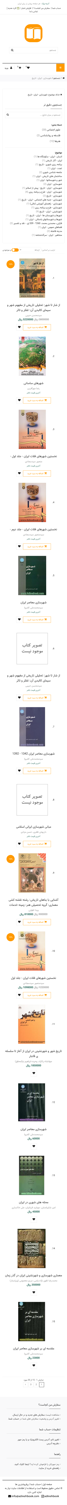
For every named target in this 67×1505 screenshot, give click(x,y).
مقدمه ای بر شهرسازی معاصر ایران (33, 1348)
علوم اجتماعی (51, 130)
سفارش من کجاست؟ (42, 8)
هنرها (55, 141)
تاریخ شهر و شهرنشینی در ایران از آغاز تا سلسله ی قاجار (33, 1054)
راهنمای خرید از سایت (49, 1468)
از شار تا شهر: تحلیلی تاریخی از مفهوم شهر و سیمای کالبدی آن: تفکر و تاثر (33, 307)
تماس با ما (33, 11)
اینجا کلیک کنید (22, 1464)
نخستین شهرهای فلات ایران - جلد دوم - (33, 529)
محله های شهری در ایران (33, 1202)
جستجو (57, 78)
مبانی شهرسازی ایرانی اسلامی (33, 826)
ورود (7, 68)
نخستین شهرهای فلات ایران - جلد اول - (33, 456)
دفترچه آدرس (53, 1443)
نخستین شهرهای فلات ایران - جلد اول (33, 977)
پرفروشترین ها (22, 1484)
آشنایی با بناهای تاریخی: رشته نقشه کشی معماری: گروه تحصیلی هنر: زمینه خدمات (33, 902)
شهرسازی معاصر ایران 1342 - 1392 (33, 753)
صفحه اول (47, 1484)
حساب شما (56, 8)
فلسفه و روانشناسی (48, 135)
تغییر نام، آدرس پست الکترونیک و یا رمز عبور (38, 1440)
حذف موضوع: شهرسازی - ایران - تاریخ (44, 94)
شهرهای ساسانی (33, 383)
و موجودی (6, 250)
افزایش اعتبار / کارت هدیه (19, 8)
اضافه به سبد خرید (35, 327)
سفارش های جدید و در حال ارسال (29, 1415)
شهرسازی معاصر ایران (33, 602)
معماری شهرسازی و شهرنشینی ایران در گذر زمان (33, 1275)
